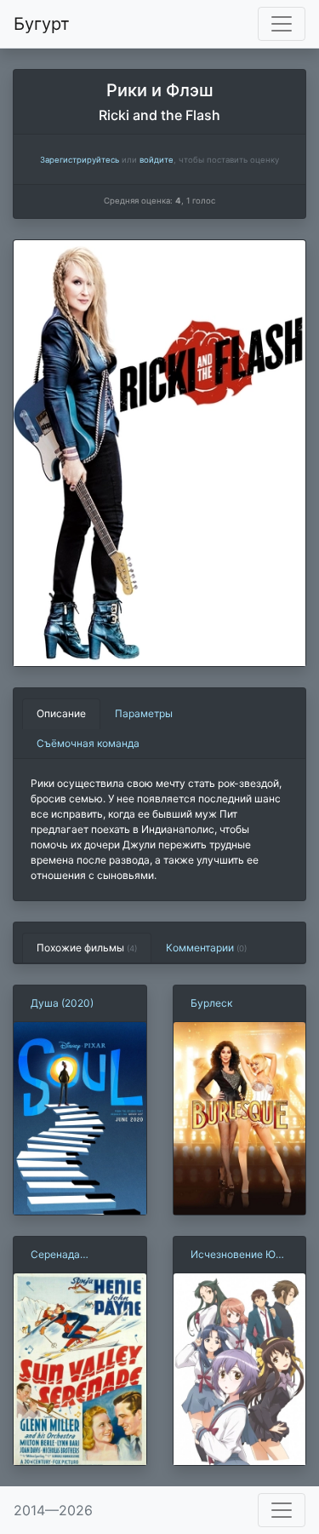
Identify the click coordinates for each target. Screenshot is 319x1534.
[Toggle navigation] (281, 24)
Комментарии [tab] (206, 947)
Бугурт (42, 24)
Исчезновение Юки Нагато (239, 1255)
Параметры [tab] (144, 713)
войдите (157, 159)
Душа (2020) (62, 1003)
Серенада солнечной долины (77, 1255)
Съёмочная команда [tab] (88, 743)
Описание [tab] (61, 713)
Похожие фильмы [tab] (87, 947)
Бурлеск (211, 1003)
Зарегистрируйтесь (79, 159)
